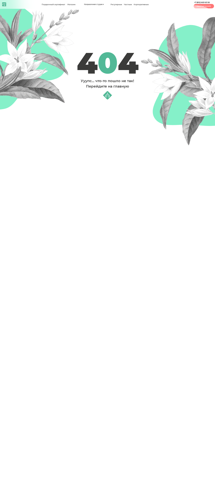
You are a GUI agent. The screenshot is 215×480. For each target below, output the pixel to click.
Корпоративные (141, 4)
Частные (128, 4)
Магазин (71, 4)
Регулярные (116, 4)
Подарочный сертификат (53, 4)
